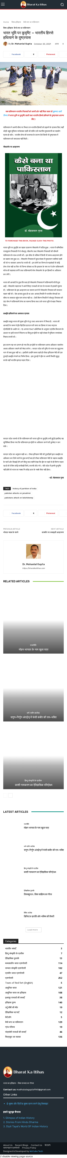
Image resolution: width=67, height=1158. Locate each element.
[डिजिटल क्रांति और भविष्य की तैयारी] (12, 915)
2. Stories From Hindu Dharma (20, 1122)
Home (6, 22)
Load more (32, 929)
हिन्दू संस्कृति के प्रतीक (33, 781)
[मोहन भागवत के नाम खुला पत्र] (33, 620)
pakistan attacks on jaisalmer (18, 493)
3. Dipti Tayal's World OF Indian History (25, 1126)
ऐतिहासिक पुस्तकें (29, 891)
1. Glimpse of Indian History (18, 1117)
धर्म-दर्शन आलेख (33, 713)
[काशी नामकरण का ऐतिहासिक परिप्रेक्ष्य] (33, 755)
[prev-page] (5, 795)
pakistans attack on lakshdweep (19, 497)
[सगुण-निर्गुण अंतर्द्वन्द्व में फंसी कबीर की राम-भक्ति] (33, 687)
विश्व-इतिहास (16, 22)
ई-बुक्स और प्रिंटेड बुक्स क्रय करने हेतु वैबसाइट (27, 1103)
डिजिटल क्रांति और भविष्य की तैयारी (39, 916)
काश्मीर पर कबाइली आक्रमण (53, 532)
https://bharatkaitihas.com (33, 568)
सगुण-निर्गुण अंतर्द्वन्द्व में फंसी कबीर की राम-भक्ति (34, 717)
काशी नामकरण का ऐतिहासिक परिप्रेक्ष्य (33, 785)
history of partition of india (24, 488)
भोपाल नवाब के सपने (10, 532)
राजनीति (33, 645)
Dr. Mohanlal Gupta (21, 44)
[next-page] (10, 795)
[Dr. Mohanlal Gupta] (5, 44)
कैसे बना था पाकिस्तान (31, 22)
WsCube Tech (36, 1151)
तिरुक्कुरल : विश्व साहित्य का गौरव (38, 894)
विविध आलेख (28, 913)
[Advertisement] (33, 401)
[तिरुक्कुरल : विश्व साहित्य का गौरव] (12, 893)
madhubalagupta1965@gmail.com (34, 1089)
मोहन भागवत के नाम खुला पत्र (33, 649)
